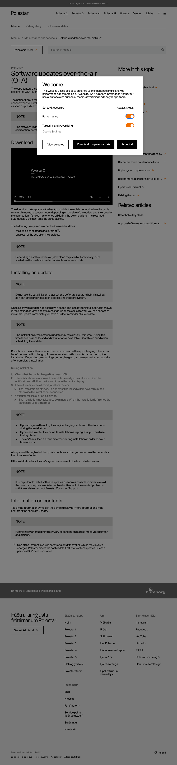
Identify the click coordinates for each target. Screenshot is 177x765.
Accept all (127, 144)
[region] (90, 115)
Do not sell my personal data (93, 144)
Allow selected (55, 144)
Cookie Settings (52, 131)
